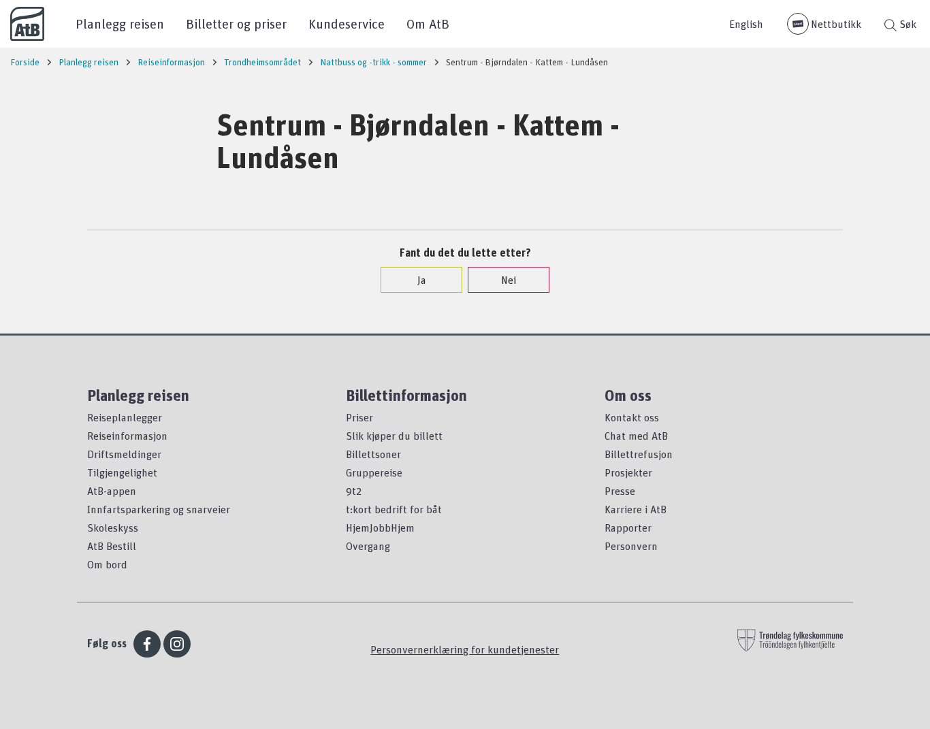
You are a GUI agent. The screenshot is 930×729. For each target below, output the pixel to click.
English (746, 24)
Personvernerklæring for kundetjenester (464, 649)
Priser (359, 417)
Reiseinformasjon (127, 435)
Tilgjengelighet (122, 472)
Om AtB (427, 23)
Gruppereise (374, 472)
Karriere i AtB (636, 509)
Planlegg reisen (120, 23)
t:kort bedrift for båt (394, 509)
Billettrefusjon (639, 454)
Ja (421, 280)
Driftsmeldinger (124, 454)
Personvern (631, 546)
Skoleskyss (112, 527)
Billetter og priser (236, 23)
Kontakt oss (632, 417)
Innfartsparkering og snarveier (158, 509)
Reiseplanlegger (124, 417)
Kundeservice (346, 23)
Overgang (368, 546)
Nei (508, 280)
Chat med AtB (636, 435)
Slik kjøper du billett (394, 435)
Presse (620, 491)
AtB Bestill (111, 546)
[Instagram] (177, 644)
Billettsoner (373, 454)
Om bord (107, 564)
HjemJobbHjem (380, 527)
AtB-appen (111, 491)
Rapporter (628, 527)
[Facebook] (147, 644)
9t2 (354, 491)
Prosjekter (628, 472)
